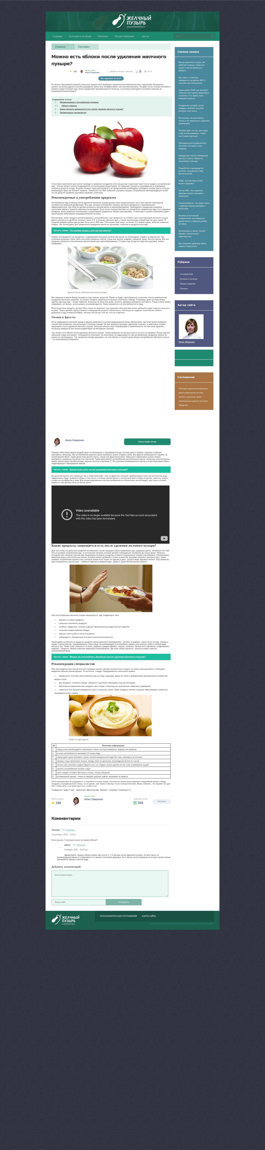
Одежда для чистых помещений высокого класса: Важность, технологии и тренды (193, 158)
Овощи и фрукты (69, 106)
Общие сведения (124, 36)
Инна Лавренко (187, 342)
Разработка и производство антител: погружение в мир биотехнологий (191, 171)
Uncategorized (186, 274)
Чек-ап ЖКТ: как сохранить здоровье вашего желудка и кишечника (191, 193)
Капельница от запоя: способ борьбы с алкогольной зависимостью (192, 234)
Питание (103, 36)
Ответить (70, 830)
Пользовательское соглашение (118, 916)
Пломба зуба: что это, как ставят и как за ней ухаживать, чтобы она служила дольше (193, 133)
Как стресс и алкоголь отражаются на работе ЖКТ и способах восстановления (192, 80)
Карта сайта (149, 916)
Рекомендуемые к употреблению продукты (79, 102)
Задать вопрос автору (147, 442)
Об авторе (162, 801)
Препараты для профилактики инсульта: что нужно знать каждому (192, 146)
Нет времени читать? (111, 78)
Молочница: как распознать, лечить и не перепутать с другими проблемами (194, 121)
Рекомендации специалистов (73, 112)
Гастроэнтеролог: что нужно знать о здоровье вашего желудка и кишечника (194, 206)
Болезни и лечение (80, 36)
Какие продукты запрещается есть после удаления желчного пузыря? (91, 109)
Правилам (183, 405)
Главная (57, 36)
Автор (145, 36)
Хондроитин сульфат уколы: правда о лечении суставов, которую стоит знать (191, 108)
